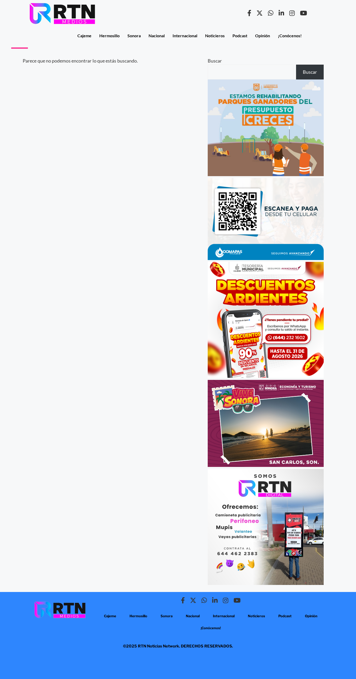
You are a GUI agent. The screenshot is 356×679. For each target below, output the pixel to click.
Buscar (215, 61)
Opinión (262, 35)
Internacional (185, 35)
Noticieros (215, 35)
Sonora (134, 35)
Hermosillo (109, 35)
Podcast (239, 35)
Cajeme (84, 35)
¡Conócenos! (290, 35)
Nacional (157, 35)
